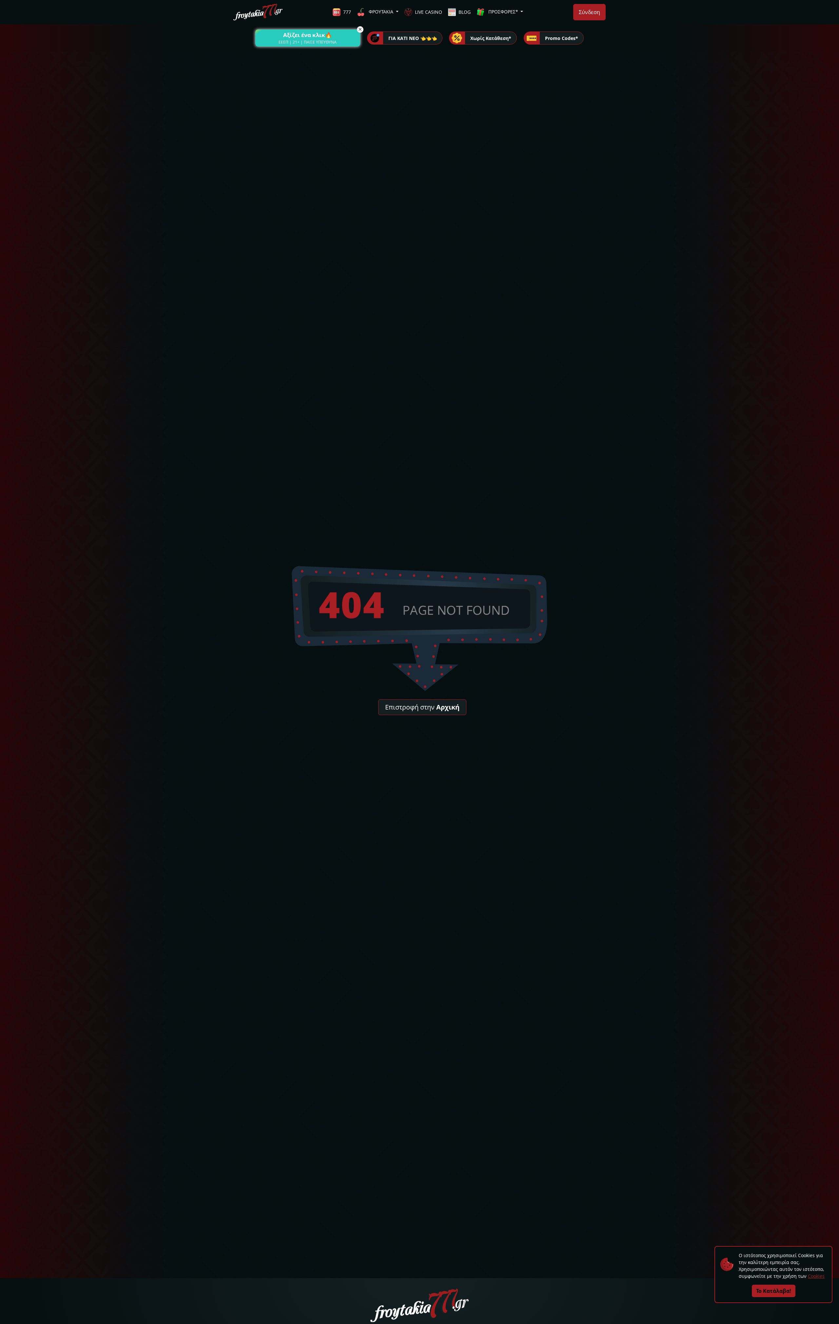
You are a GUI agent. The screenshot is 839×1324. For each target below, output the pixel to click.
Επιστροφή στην (422, 707)
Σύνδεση (589, 12)
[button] (307, 38)
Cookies (816, 1276)
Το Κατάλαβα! (773, 1291)
